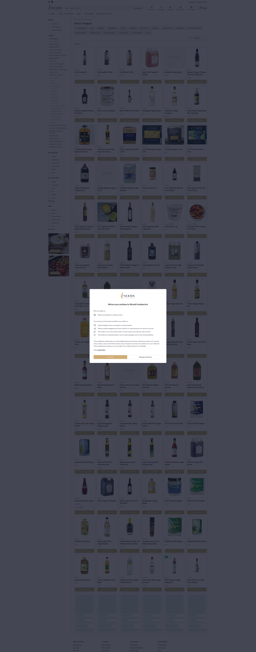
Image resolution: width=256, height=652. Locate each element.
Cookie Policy (101, 350)
